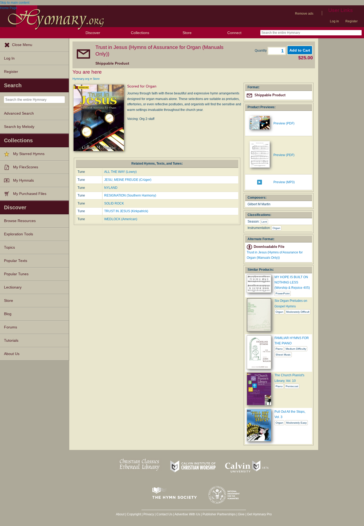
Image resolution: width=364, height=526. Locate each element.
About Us (11, 354)
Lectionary (13, 287)
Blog (7, 314)
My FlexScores (25, 167)
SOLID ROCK (114, 203)
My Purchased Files (29, 194)
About (120, 514)
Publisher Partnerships (219, 514)
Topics (9, 247)
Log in (334, 21)
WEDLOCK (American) (120, 219)
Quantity (261, 50)
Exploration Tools (18, 234)
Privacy (148, 514)
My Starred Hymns (29, 154)
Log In (9, 58)
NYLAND (111, 188)
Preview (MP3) (284, 182)
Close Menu (22, 45)
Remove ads (304, 13)
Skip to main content (14, 3)
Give (241, 514)
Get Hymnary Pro (259, 514)
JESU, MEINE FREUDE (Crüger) (127, 180)
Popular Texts (15, 261)
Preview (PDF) (283, 123)
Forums (10, 327)
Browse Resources (20, 221)
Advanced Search (19, 113)
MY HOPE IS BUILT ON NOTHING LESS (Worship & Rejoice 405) (292, 282)
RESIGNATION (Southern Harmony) (130, 195)
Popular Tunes (16, 274)
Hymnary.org (80, 78)
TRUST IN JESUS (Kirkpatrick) (126, 211)
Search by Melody (19, 127)
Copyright (134, 514)
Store (187, 33)
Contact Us (164, 514)
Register (351, 21)
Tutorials (11, 341)
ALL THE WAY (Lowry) (120, 172)
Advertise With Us (187, 514)
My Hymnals (23, 180)
